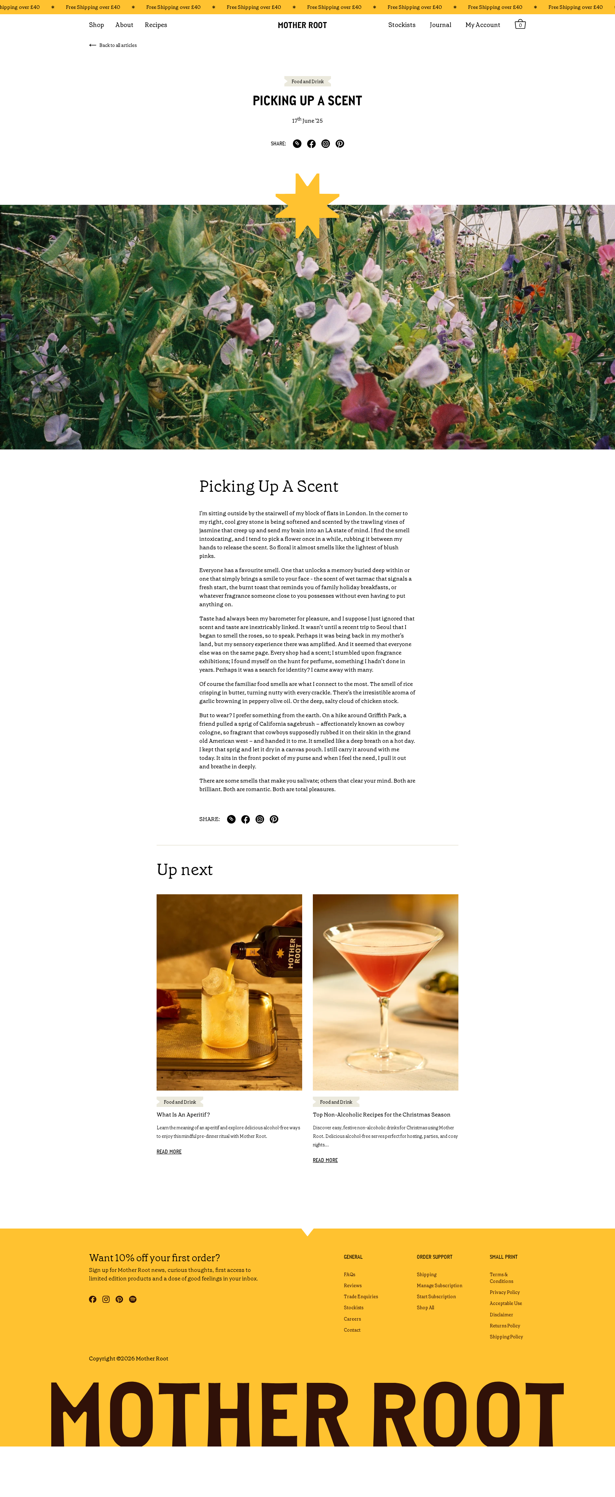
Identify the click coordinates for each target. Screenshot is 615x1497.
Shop (96, 25)
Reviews (353, 1286)
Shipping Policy (506, 1337)
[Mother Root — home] (307, 25)
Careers (352, 1319)
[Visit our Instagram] (325, 143)
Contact (352, 1330)
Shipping (426, 1275)
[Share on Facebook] (311, 143)
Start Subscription (436, 1297)
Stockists (353, 1308)
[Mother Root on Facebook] (92, 1299)
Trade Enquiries (361, 1297)
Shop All (425, 1308)
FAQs (349, 1275)
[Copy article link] (297, 143)
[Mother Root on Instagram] (106, 1299)
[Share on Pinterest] (340, 143)
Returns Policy (505, 1326)
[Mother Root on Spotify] (133, 1299)
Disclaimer (501, 1315)
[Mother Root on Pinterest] (119, 1299)
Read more (169, 1152)
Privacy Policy (505, 1292)
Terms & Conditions (501, 1278)
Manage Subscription (439, 1286)
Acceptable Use (506, 1303)
